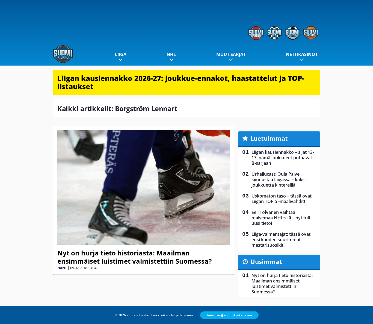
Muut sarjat (231, 54)
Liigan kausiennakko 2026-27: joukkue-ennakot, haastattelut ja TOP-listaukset (180, 82)
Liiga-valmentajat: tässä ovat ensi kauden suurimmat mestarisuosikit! (280, 239)
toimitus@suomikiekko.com (229, 315)
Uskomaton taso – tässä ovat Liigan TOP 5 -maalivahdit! (281, 198)
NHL (171, 54)
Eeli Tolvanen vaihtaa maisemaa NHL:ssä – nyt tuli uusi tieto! (280, 217)
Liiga (120, 54)
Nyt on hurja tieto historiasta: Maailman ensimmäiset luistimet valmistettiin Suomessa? (134, 257)
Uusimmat (266, 261)
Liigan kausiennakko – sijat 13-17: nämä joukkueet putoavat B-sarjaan (282, 157)
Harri (62, 267)
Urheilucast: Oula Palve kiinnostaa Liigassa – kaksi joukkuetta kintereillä (278, 179)
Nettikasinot (302, 54)
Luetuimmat (269, 138)
